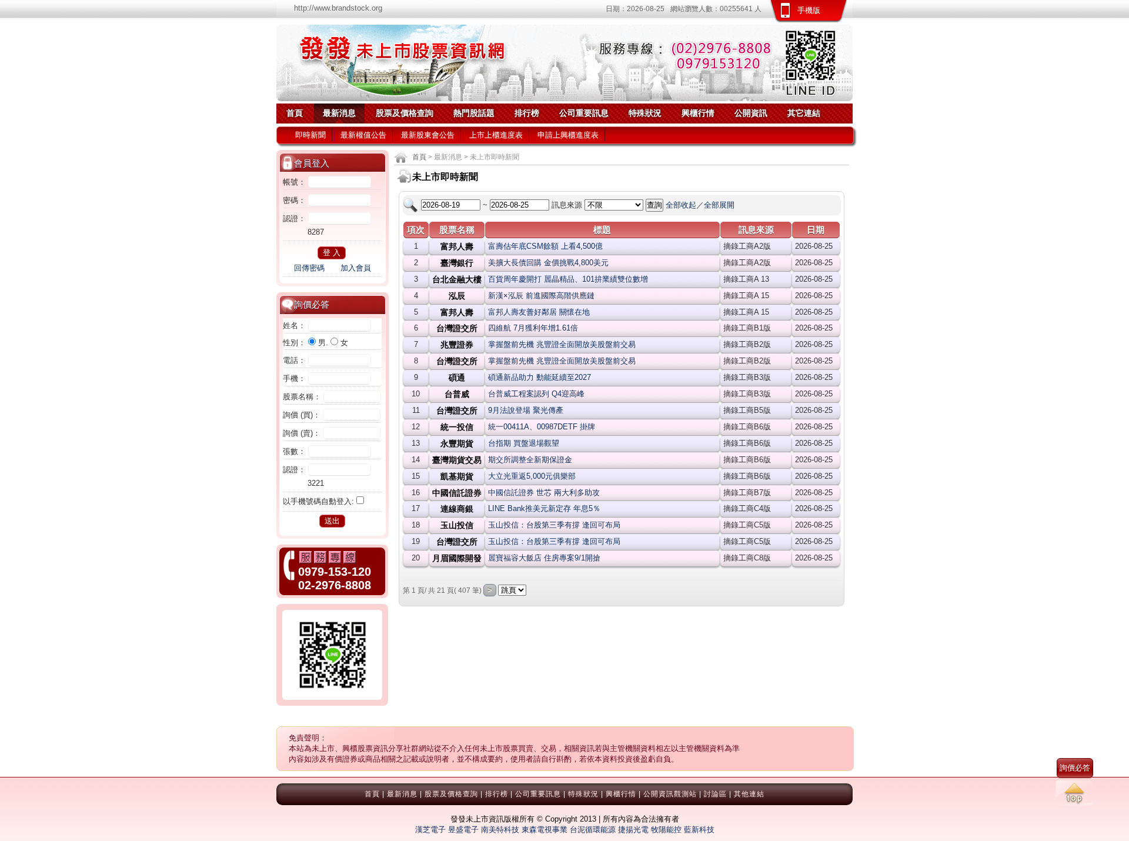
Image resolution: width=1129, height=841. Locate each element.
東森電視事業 (544, 829)
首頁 (294, 113)
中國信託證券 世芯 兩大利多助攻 (544, 492)
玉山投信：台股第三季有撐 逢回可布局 (554, 524)
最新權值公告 (363, 135)
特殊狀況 (645, 113)
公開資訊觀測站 (670, 794)
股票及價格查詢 (404, 113)
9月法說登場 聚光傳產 (525, 410)
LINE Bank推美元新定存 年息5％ (544, 508)
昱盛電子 (463, 829)
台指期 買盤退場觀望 (523, 443)
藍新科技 (699, 829)
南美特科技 (500, 829)
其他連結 (749, 794)
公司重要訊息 (584, 113)
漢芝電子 (430, 829)
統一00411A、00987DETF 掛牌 (541, 426)
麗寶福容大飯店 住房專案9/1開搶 (544, 557)
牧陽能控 (666, 829)
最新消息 (339, 113)
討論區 (715, 794)
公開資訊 (750, 113)
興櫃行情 (698, 113)
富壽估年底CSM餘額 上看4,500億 (545, 246)
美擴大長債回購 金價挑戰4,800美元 (548, 262)
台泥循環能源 (593, 829)
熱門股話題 (474, 113)
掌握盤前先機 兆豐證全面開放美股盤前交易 (562, 344)
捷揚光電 (633, 829)
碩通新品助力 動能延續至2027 (539, 377)
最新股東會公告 (428, 135)
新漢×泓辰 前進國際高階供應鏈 (541, 295)
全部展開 (719, 205)
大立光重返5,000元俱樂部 (532, 476)
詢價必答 (1075, 767)
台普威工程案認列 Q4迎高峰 (536, 393)
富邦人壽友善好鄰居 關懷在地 (539, 312)
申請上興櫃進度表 (568, 135)
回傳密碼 (309, 267)
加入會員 (355, 267)
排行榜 (527, 113)
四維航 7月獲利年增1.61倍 (533, 327)
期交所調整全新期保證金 (530, 459)
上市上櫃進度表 (496, 135)
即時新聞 (310, 135)
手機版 (808, 10)
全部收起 (681, 205)
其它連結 (803, 113)
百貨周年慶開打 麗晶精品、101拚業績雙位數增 (568, 279)
